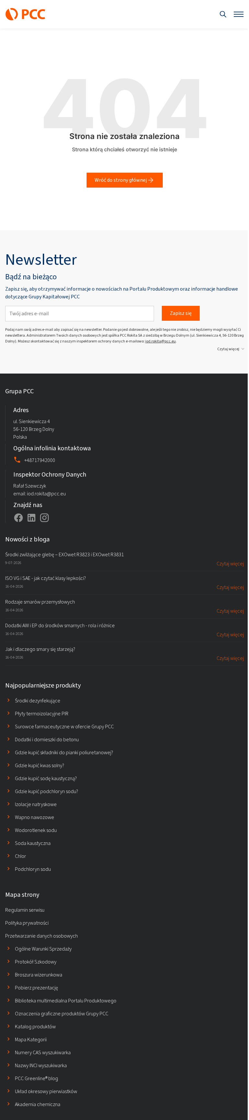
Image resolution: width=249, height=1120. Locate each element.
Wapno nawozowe (34, 817)
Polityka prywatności (27, 922)
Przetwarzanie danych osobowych (41, 935)
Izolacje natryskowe (36, 804)
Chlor (20, 856)
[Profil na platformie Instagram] (44, 518)
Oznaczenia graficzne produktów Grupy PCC (61, 1013)
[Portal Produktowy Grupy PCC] (25, 14)
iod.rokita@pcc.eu (160, 341)
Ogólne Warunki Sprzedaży (43, 948)
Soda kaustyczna (33, 843)
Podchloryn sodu (33, 869)
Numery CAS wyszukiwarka (43, 1052)
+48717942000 (39, 460)
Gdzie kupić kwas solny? (39, 765)
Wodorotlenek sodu (36, 830)
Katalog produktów (35, 1026)
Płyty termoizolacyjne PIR (41, 713)
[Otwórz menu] (238, 14)
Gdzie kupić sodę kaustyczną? (46, 778)
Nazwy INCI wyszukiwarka (41, 1065)
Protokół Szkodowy (35, 961)
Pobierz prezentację (36, 987)
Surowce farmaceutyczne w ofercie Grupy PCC (64, 726)
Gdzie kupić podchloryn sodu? (46, 791)
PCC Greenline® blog (36, 1078)
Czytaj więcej (228, 349)
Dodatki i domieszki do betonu (47, 739)
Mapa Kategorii (31, 1039)
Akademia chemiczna (37, 1104)
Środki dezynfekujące (37, 700)
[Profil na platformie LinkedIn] (31, 518)
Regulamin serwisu (24, 909)
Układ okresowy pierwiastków (46, 1091)
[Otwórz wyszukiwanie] (223, 14)
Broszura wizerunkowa (38, 974)
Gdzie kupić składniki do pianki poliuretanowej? (64, 752)
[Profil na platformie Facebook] (18, 518)
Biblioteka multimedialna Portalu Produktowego (65, 1000)
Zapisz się (181, 313)
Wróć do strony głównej (121, 180)
